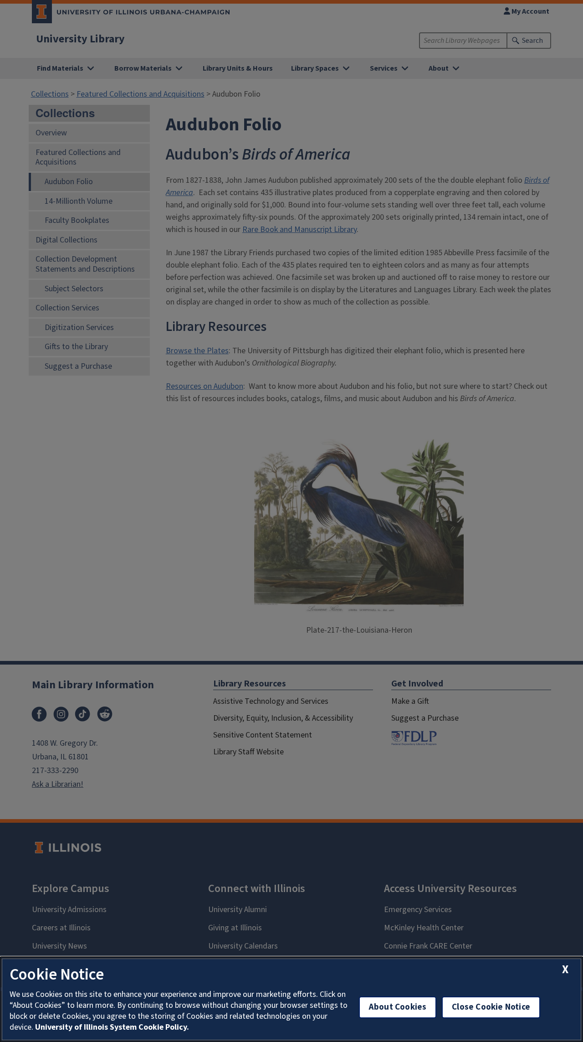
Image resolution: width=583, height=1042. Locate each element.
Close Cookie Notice (491, 1007)
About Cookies (397, 1007)
